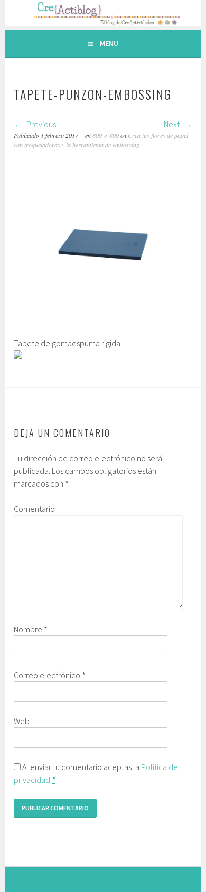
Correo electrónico (50, 675)
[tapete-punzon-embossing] (103, 330)
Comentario (34, 509)
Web (22, 721)
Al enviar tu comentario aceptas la (96, 773)
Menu (109, 43)
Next (172, 124)
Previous (40, 124)
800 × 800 (105, 135)
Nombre (31, 629)
